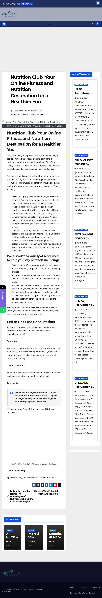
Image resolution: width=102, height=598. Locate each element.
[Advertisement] (51, 45)
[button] (93, 23)
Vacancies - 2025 (81, 85)
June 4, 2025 (83, 98)
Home (72, 588)
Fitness (9, 530)
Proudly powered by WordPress (14, 589)
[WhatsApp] (3, 310)
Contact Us (95, 588)
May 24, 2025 (83, 310)
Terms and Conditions (78, 593)
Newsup (37, 589)
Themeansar (7, 591)
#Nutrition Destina (19, 114)
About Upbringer (82, 588)
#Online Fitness (36, 114)
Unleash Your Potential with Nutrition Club (46, 492)
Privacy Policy (94, 593)
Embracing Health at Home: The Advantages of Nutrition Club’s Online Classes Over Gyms (21, 496)
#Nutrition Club (35, 110)
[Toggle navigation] (49, 24)
